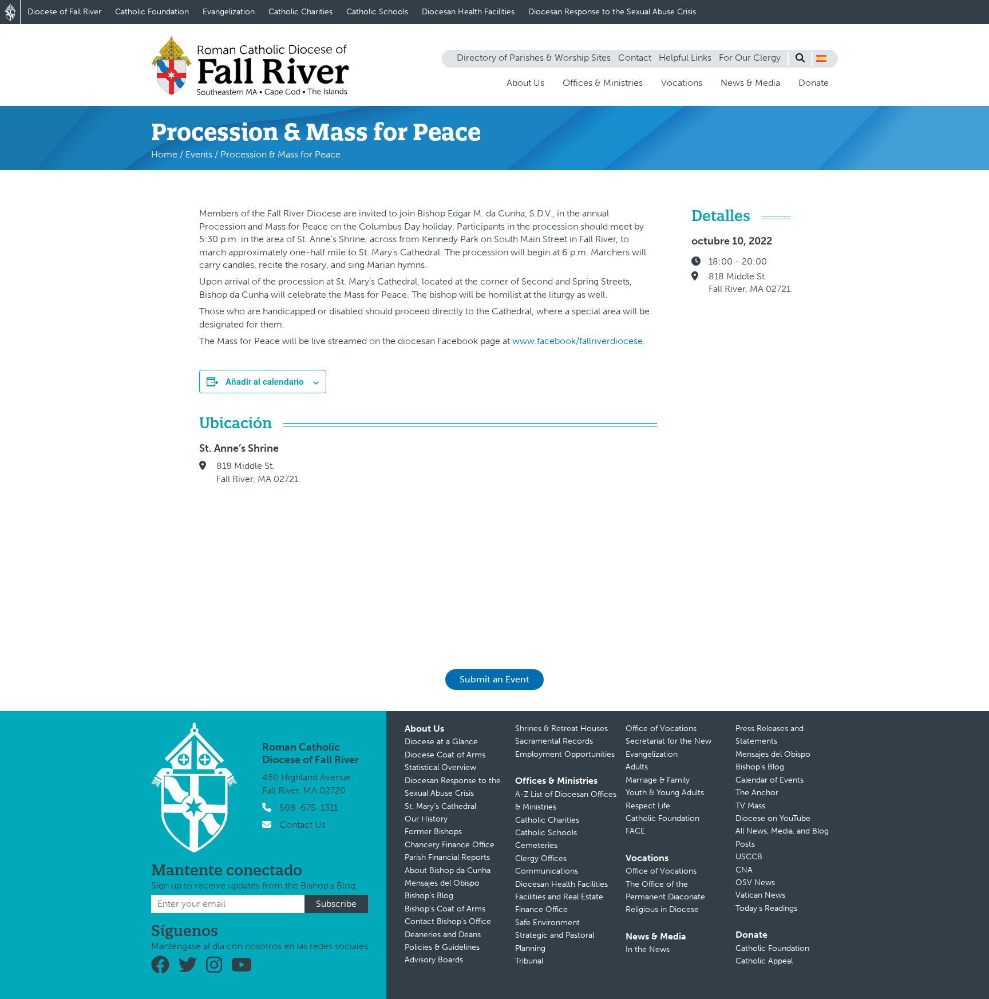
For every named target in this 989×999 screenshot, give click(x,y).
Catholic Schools (377, 12)
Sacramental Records (554, 741)
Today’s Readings (766, 908)
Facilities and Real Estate (559, 897)
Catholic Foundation (152, 12)
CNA (744, 870)
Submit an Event (494, 679)
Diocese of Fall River (64, 12)
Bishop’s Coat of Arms (445, 909)
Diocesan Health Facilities (468, 12)
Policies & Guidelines (442, 947)
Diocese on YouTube (772, 818)
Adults (637, 767)
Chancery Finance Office (449, 845)
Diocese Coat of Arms (445, 755)
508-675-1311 (308, 807)
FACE (635, 831)
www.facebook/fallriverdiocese (577, 340)
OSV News (755, 882)
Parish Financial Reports (447, 857)
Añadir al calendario (265, 381)
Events (198, 154)
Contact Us (302, 824)
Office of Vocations (661, 728)
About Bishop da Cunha (447, 870)
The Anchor (756, 792)
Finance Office (541, 909)
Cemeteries (536, 845)
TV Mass (750, 806)
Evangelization (229, 12)
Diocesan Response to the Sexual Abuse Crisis (612, 12)
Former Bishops (433, 831)
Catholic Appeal (764, 961)
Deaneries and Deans (443, 934)
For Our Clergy (750, 57)
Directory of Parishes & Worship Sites (534, 57)
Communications (546, 871)
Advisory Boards (434, 960)
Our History (426, 819)
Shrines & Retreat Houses (561, 728)
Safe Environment (547, 922)
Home (164, 154)
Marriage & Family (658, 780)
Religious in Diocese (662, 909)
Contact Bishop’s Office (448, 921)
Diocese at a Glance (441, 742)
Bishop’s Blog (429, 896)
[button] (821, 58)
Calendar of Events (769, 780)
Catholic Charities (300, 12)
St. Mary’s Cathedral (440, 806)
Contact (634, 57)
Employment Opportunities (565, 754)
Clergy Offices (541, 858)
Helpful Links (685, 57)
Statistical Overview (440, 767)
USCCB (748, 857)
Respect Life (648, 806)
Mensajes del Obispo (442, 883)
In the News (648, 949)
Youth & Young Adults (665, 792)
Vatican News (760, 895)
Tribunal (529, 961)
